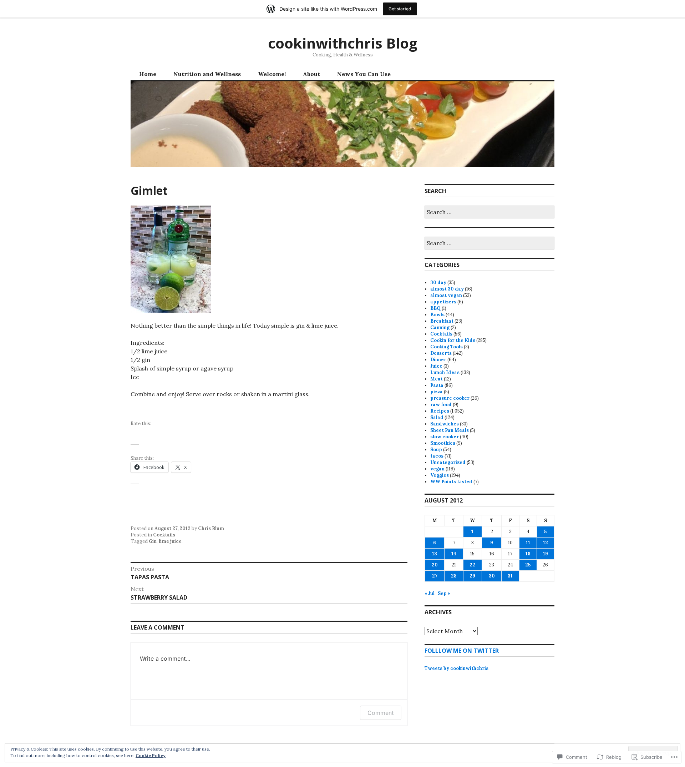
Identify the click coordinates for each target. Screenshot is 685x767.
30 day (438, 282)
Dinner (438, 360)
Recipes (439, 411)
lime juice (170, 541)
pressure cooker (450, 398)
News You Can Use (364, 73)
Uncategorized (448, 462)
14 (453, 554)
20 (435, 565)
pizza (436, 392)
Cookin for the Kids (452, 340)
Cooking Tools (446, 347)
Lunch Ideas (445, 372)
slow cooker (444, 437)
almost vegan (446, 295)
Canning (440, 327)
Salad (436, 417)
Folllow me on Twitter (462, 651)
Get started (400, 8)
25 (528, 565)
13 (434, 554)
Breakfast (441, 321)
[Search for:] (489, 213)
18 (528, 554)
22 (472, 565)
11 (528, 543)
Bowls (437, 315)
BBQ (435, 308)
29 (472, 576)
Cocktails (164, 535)
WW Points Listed (451, 482)
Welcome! (272, 73)
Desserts (441, 353)
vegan (437, 469)
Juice (436, 366)
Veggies (439, 475)
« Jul (430, 593)
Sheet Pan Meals (449, 430)
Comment (380, 712)
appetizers (443, 302)
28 (454, 576)
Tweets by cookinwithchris (456, 668)
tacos (436, 456)
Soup (436, 449)
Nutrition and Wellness (207, 73)
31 (510, 576)
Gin (153, 541)
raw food (441, 405)
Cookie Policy (151, 755)
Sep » (444, 593)
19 (545, 554)
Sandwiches (444, 424)
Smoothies (442, 443)
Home (147, 73)
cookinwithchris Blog (342, 43)
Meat (436, 379)
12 (545, 543)
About (311, 73)
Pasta (436, 385)
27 (434, 576)
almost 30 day (447, 289)
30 (492, 576)
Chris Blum (211, 528)
